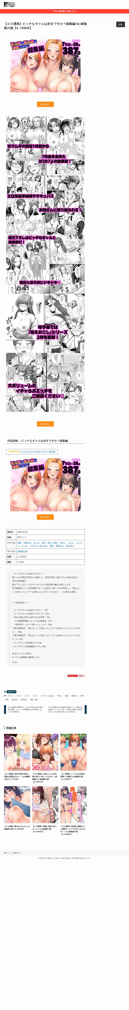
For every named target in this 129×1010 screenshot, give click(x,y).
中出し (63, 543)
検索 (120, 24)
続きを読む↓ (45, 104)
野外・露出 (53, 543)
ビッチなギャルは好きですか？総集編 (38, 451)
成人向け (70, 546)
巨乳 (44, 543)
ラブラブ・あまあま (38, 546)
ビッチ (24, 546)
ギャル (37, 543)
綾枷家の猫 (22, 551)
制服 (19, 543)
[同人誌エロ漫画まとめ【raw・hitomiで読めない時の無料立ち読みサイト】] (10, 4)
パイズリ (18, 696)
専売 (52, 546)
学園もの (27, 543)
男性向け (60, 546)
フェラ (71, 543)
